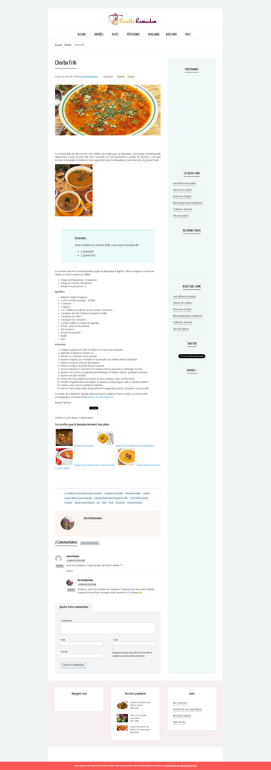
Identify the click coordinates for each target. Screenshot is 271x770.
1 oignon (146, 493)
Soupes (131, 77)
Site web (64, 652)
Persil (111, 503)
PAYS (188, 34)
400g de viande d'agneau (84, 503)
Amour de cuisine (182, 190)
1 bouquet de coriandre (113, 493)
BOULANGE (154, 34)
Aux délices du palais (184, 183)
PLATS (115, 34)
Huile (104, 503)
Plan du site (179, 722)
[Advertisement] (107, 142)
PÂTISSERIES (133, 34)
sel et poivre (120, 503)
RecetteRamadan (90, 77)
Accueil (81, 34)
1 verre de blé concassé (139, 498)
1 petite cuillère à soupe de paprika (78, 498)
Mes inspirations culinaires (187, 202)
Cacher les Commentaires (89, 543)
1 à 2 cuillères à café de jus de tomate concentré (83, 493)
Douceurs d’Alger (182, 196)
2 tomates (68, 503)
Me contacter (180, 703)
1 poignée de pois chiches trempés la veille (110, 498)
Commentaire (66, 621)
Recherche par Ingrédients (187, 709)
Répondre (60, 566)
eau (98, 503)
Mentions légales (182, 715)
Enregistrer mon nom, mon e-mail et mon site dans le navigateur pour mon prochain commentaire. (132, 654)
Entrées (68, 45)
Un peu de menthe (134, 503)
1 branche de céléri (132, 493)
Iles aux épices (181, 215)
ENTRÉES (98, 34)
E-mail (115, 640)
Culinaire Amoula (182, 209)
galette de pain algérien (100, 397)
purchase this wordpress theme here (181, 766)
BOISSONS (171, 34)
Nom (63, 640)
